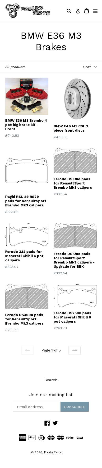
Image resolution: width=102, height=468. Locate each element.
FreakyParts (53, 452)
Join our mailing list (51, 394)
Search (51, 380)
